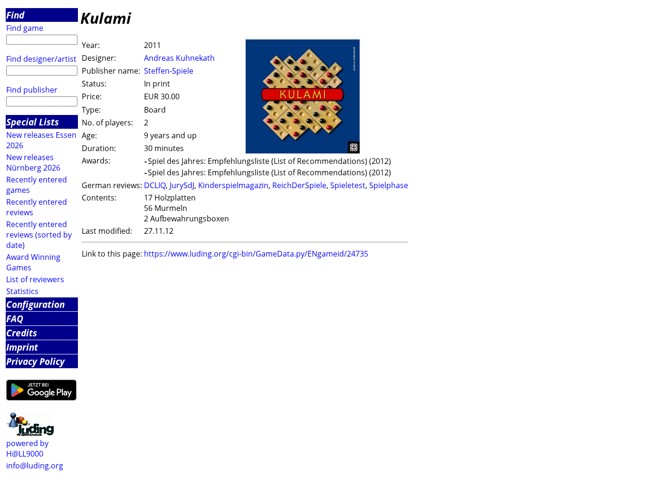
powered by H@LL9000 (27, 448)
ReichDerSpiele (299, 185)
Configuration (35, 304)
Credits (21, 332)
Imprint (22, 347)
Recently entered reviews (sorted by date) (39, 234)
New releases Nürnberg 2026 (33, 162)
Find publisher (31, 90)
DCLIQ (155, 185)
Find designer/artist (41, 59)
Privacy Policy (35, 361)
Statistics (22, 291)
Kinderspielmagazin (233, 185)
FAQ (14, 318)
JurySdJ (182, 185)
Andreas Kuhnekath (179, 58)
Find (15, 15)
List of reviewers (35, 279)
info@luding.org (34, 465)
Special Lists (32, 121)
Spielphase (388, 185)
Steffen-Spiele (168, 71)
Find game (24, 28)
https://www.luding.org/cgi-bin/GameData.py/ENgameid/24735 (256, 253)
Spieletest (347, 185)
